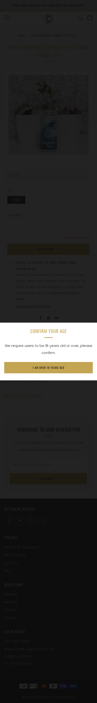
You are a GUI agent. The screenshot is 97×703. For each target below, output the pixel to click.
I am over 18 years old (48, 368)
